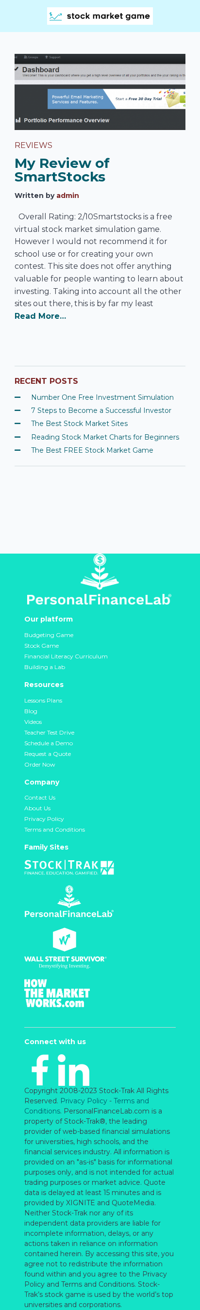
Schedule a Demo (48, 743)
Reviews (33, 145)
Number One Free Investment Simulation (102, 397)
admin (67, 195)
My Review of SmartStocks (62, 170)
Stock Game (41, 645)
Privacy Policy (44, 818)
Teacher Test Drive (49, 732)
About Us (37, 808)
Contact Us (39, 797)
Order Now (39, 764)
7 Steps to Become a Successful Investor (101, 410)
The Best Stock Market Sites (79, 423)
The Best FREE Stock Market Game (92, 450)
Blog (30, 711)
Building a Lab (44, 667)
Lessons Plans (43, 700)
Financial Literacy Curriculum (66, 656)
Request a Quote (47, 753)
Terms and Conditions (54, 829)
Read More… (40, 316)
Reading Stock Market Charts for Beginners (105, 437)
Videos (33, 721)
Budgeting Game (48, 635)
